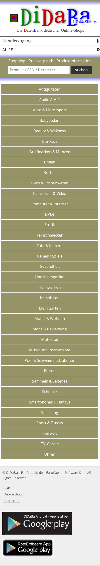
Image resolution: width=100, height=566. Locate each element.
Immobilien (50, 297)
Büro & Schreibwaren (49, 183)
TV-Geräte (50, 443)
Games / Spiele (50, 256)
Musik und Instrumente (49, 349)
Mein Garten (50, 308)
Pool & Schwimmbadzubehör (50, 360)
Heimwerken (50, 287)
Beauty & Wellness (49, 130)
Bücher (49, 172)
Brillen (49, 162)
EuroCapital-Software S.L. (65, 472)
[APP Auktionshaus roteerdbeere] (27, 555)
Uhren (49, 454)
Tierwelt (50, 433)
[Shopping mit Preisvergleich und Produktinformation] (50, 15)
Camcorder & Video (49, 193)
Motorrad (49, 339)
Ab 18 (7, 49)
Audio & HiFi (49, 99)
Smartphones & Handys (49, 402)
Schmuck (49, 391)
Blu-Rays (49, 141)
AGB (6, 487)
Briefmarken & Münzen (49, 151)
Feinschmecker (50, 235)
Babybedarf (50, 120)
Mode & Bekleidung (50, 329)
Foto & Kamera (50, 245)
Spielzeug (49, 412)
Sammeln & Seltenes (49, 381)
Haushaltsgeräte (49, 276)
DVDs (50, 214)
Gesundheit (50, 266)
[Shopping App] (36, 533)
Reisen (50, 370)
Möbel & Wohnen (49, 318)
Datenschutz (13, 494)
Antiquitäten (49, 89)
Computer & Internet (49, 204)
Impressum (11, 500)
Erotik (49, 224)
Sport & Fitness (50, 422)
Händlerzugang (17, 41)
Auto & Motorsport (50, 109)
